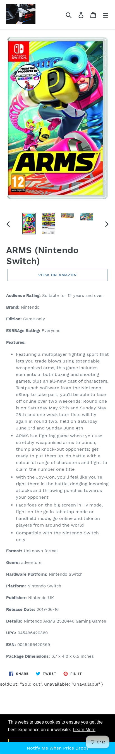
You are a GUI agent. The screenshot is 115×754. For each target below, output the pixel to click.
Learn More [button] (84, 729)
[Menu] (105, 14)
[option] (29, 223)
